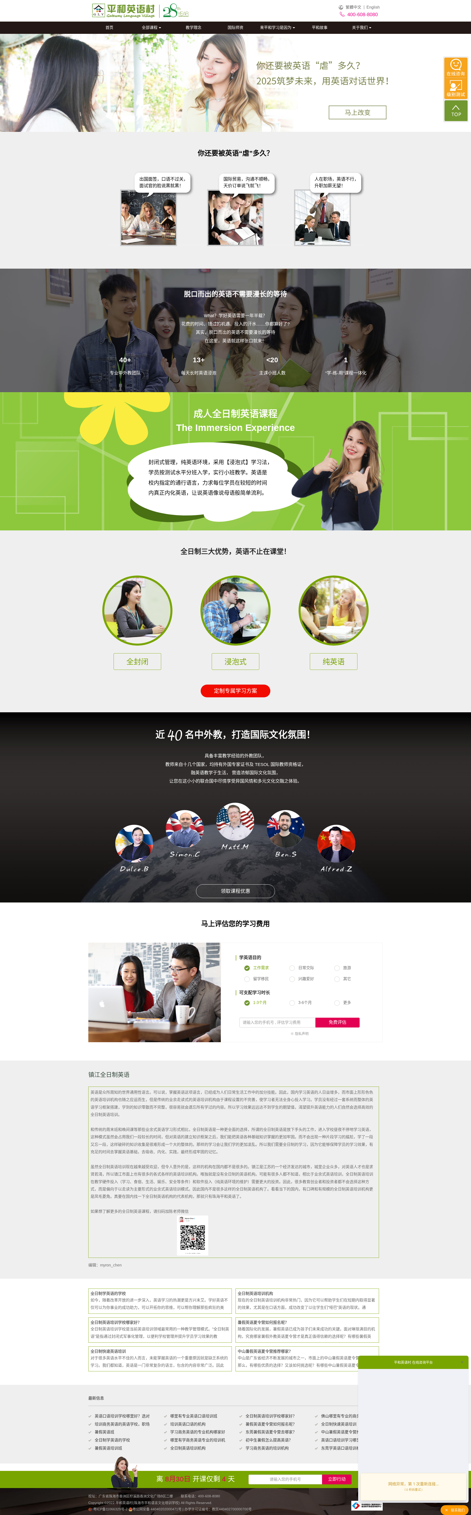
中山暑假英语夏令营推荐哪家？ (348, 1432)
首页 (109, 27)
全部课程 (149, 27)
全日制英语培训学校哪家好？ (271, 1416)
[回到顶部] (456, 110)
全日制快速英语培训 (338, 1424)
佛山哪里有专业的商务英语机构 (348, 1416)
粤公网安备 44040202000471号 (157, 1509)
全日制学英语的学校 (112, 1440)
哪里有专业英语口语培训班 (193, 1416)
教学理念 (193, 27)
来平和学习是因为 (275, 27)
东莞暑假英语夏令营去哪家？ (271, 1432)
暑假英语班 (104, 1432)
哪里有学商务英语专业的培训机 (197, 1440)
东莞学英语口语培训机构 (342, 1448)
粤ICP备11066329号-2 (110, 1509)
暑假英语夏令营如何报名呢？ (271, 1424)
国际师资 (235, 27)
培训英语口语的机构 (188, 1424)
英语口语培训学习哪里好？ (344, 1440)
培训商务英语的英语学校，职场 (122, 1424)
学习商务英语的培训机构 (267, 1448)
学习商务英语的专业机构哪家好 (197, 1432)
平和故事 (319, 27)
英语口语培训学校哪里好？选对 (122, 1416)
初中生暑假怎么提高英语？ (269, 1440)
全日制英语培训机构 (188, 1448)
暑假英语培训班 (108, 1448)
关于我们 (360, 27)
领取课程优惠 (235, 891)
